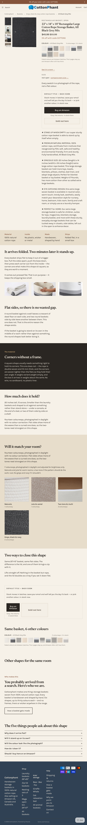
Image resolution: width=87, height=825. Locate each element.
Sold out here (62, 121)
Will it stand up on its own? (17, 738)
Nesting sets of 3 (25, 792)
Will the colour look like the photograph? (24, 743)
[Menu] (2, 7)
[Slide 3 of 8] (8, 38)
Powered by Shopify (24, 821)
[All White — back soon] (44, 48)
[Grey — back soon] (61, 54)
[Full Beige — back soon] (61, 48)
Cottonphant (9, 14)
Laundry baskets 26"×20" (25, 776)
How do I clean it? (13, 748)
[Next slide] (33, 32)
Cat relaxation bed (37, 798)
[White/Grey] (50, 48)
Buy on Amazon (62, 110)
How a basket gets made (18, 710)
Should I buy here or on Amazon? (20, 753)
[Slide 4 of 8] (8, 47)
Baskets (20, 14)
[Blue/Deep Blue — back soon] (44, 54)
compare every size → (60, 78)
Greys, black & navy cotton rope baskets (40, 14)
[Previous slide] (14, 32)
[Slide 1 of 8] (8, 21)
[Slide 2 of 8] (8, 30)
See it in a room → (48, 70)
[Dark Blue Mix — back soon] (79, 48)
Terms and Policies (43, 822)
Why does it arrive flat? (15, 733)
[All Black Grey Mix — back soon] (55, 48)
